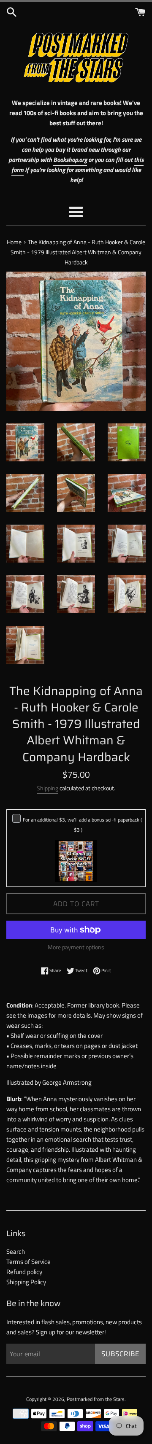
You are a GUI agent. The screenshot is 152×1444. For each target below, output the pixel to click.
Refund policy (24, 1272)
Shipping (47, 788)
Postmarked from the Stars (96, 1399)
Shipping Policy (26, 1282)
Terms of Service (28, 1261)
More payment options (76, 947)
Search (15, 1251)
